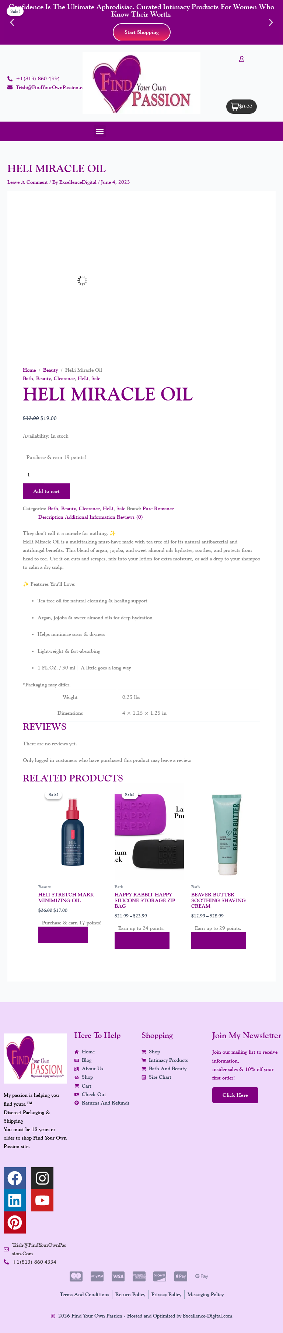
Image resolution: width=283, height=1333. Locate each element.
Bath (28, 378)
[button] (12, 22)
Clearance (64, 378)
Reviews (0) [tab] (130, 517)
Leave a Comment (27, 182)
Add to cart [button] (63, 935)
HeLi (83, 378)
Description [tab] (50, 517)
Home (29, 370)
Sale (95, 378)
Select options (142, 940)
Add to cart (46, 491)
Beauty (50, 370)
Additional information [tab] (90, 517)
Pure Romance (158, 508)
